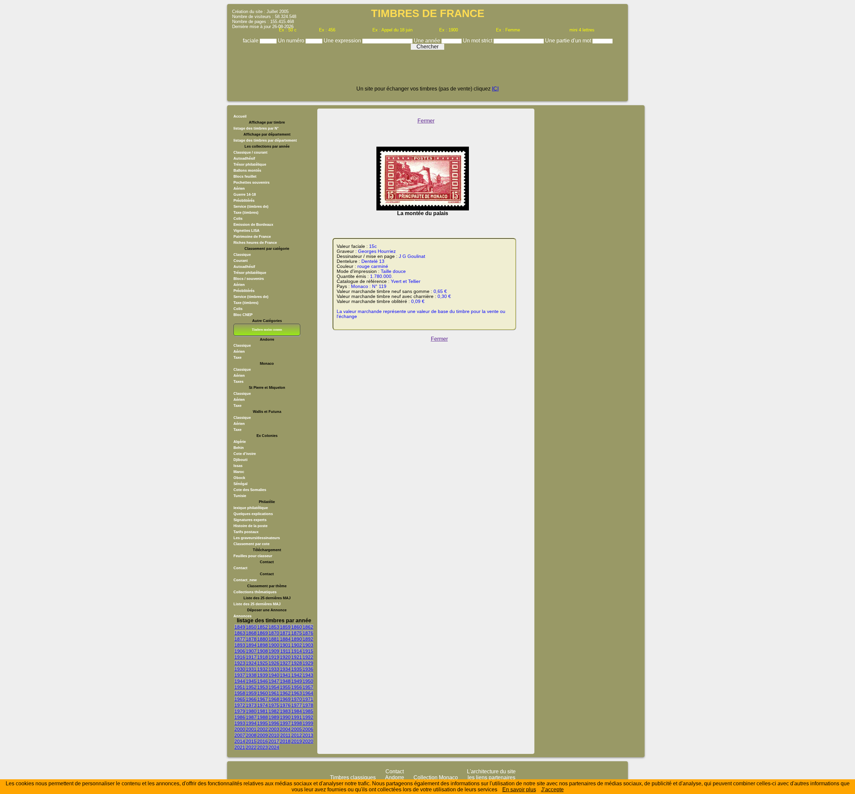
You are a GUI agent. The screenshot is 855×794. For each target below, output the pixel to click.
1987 (251, 717)
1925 (262, 663)
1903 (308, 645)
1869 (262, 633)
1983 (285, 711)
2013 (308, 735)
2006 (308, 729)
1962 (285, 693)
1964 (308, 693)
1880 (262, 639)
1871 (285, 633)
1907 (251, 651)
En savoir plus (519, 789)
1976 (285, 705)
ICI (495, 89)
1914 (296, 651)
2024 (274, 747)
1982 (274, 711)
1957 (308, 687)
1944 (239, 681)
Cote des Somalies (249, 490)
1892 (308, 639)
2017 (274, 741)
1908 (262, 651)
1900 (274, 645)
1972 (239, 705)
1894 (251, 645)
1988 (262, 717)
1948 (285, 681)
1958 (239, 693)
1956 (296, 687)
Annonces (242, 616)
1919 (274, 657)
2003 (274, 729)
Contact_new (245, 580)
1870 (274, 633)
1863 (239, 633)
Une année (428, 40)
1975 (274, 705)
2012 (296, 735)
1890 (296, 639)
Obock (239, 478)
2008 (251, 735)
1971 (308, 699)
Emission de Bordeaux (253, 224)
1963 (296, 693)
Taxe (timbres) (246, 212)
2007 (239, 735)
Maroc (238, 472)
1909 (274, 651)
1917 (251, 657)
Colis (237, 218)
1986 (239, 717)
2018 (285, 741)
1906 (239, 651)
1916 (239, 657)
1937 (239, 675)
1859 (285, 627)
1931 (251, 669)
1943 (308, 675)
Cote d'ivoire (244, 454)
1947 (274, 681)
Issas (237, 466)
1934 (285, 669)
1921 (296, 657)
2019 (296, 741)
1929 (308, 663)
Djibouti (240, 460)
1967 (262, 699)
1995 (262, 723)
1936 (308, 669)
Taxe (237, 357)
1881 (274, 639)
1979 (239, 711)
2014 (239, 741)
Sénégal (240, 484)
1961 (274, 693)
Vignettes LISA (246, 230)
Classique (242, 255)
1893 (239, 645)
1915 (308, 651)
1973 (251, 705)
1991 (296, 717)
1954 (274, 687)
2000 (239, 729)
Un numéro (292, 40)
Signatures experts (250, 520)
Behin (238, 448)
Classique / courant (250, 152)
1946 (262, 681)
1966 (251, 699)
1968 (274, 699)
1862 (308, 627)
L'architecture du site (491, 771)
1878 (251, 639)
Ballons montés (247, 170)
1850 (251, 627)
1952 (251, 687)
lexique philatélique (250, 508)
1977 (296, 705)
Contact (240, 568)
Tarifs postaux (246, 532)
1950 (308, 681)
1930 (239, 669)
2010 (274, 735)
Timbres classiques (353, 777)
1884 (285, 639)
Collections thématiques (255, 592)
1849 (239, 627)
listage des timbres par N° (256, 128)
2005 (296, 729)
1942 (296, 675)
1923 (239, 663)
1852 (262, 627)
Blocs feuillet (244, 176)
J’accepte (552, 789)
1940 (274, 675)
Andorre (394, 777)
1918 (262, 657)
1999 (308, 723)
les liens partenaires (491, 777)
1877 (239, 639)
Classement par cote (251, 544)
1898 (262, 645)
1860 (296, 627)
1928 (296, 663)
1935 (296, 669)
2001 (251, 729)
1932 (262, 669)
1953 (262, 687)
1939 (262, 675)
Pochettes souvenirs (251, 182)
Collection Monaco (435, 777)
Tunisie (239, 496)
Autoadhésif (244, 158)
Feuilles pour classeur (252, 556)
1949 (296, 681)
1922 (308, 657)
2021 (239, 747)
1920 (285, 657)
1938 (251, 675)
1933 (274, 669)
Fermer (426, 121)
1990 (285, 717)
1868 (251, 633)
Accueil (239, 116)
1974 (262, 705)
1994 (251, 723)
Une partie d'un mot (568, 40)
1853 (274, 627)
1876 (308, 633)
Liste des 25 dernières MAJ (257, 604)
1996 (274, 723)
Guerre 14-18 (244, 194)
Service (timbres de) (251, 206)
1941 (285, 675)
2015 (251, 741)
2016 (262, 741)
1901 (285, 645)
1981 (262, 711)
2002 (262, 729)
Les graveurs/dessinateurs (256, 538)
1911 (285, 651)
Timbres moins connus (267, 329)
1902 (296, 645)
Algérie (239, 442)
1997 (285, 723)
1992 (308, 717)
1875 (296, 633)
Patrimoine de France (252, 236)
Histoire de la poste (250, 526)
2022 (251, 747)
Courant (240, 261)
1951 (239, 687)
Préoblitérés (243, 200)
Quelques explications (253, 514)
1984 (296, 711)
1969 (285, 699)
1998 (296, 723)
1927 (285, 663)
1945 (251, 681)
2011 (285, 735)
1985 (308, 711)
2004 (285, 729)
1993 (239, 723)
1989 (274, 717)
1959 (251, 693)
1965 (239, 699)
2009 (262, 735)
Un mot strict (478, 40)
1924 (251, 663)
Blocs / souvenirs (248, 279)
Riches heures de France (255, 243)
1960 (262, 693)
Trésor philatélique (249, 164)
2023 (262, 747)
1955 (285, 687)
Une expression (343, 40)
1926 (274, 663)
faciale (251, 40)
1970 (296, 699)
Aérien (239, 188)
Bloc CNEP (242, 315)
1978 (308, 705)
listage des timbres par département (265, 140)
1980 (251, 711)
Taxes (238, 381)
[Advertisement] (427, 71)
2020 (308, 741)
